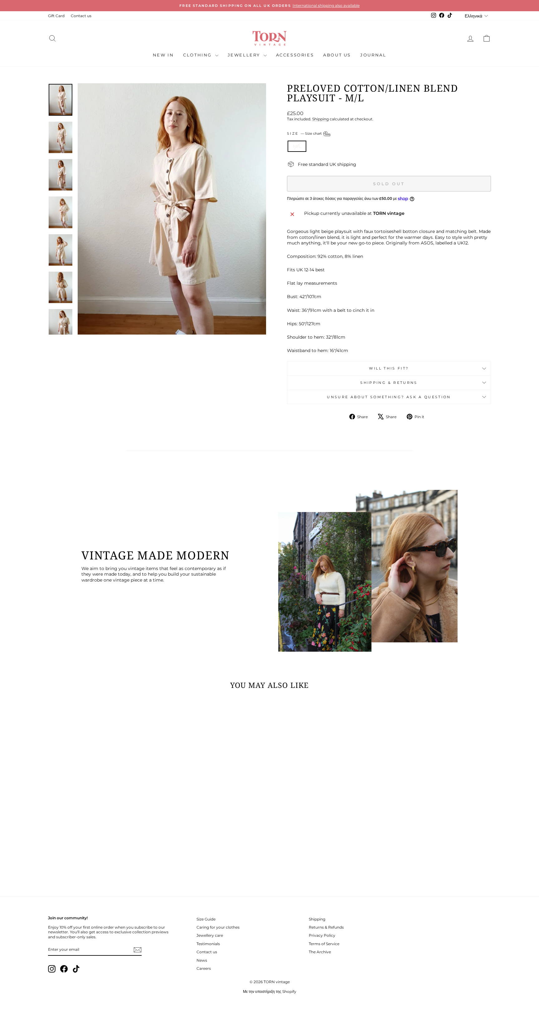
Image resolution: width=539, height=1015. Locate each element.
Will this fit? (389, 368)
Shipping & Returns (388, 382)
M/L (297, 146)
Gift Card (56, 15)
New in (163, 54)
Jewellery (245, 54)
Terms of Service (324, 943)
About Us (337, 54)
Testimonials (208, 943)
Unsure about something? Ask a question (389, 397)
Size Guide (206, 919)
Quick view (100, 838)
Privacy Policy (322, 935)
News (202, 960)
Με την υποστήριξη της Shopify (269, 991)
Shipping (320, 119)
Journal (373, 54)
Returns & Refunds (326, 927)
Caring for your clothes (218, 927)
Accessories (295, 54)
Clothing (198, 54)
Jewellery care (210, 935)
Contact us (81, 15)
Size (305, 133)
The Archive (320, 952)
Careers (204, 968)
